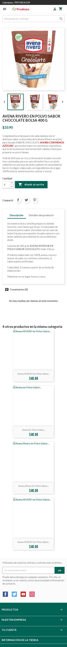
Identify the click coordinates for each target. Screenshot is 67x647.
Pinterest (34, 200)
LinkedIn (41, 594)
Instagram (32, 594)
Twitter (14, 594)
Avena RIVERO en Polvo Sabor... (33, 373)
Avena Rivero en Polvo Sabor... (33, 485)
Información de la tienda (20, 639)
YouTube (23, 594)
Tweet (26, 200)
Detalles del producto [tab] (41, 215)
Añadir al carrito (31, 184)
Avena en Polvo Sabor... (33, 429)
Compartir (18, 200)
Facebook (5, 594)
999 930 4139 (22, 2)
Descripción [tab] (16, 215)
